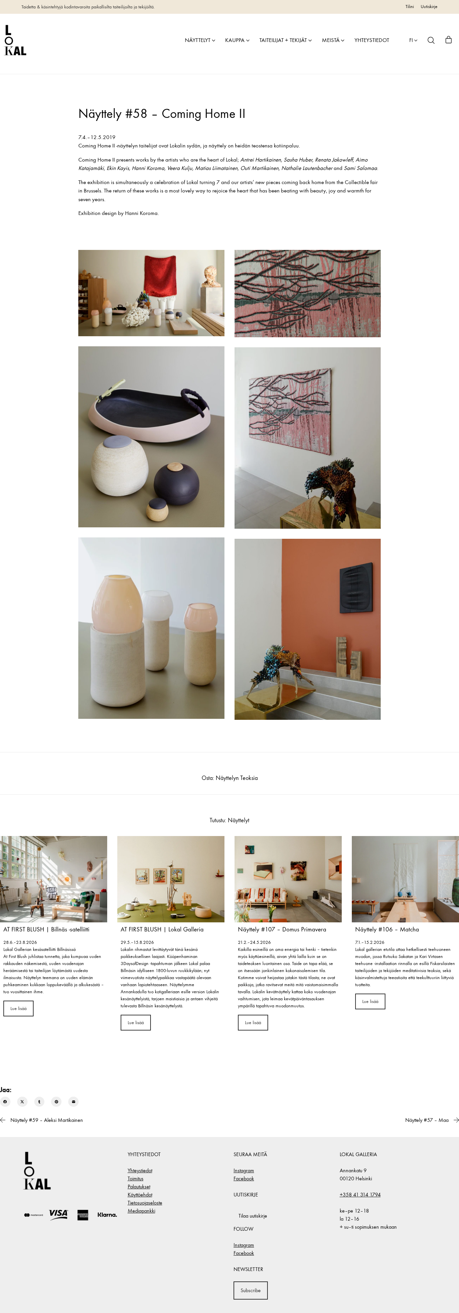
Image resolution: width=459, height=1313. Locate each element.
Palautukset (139, 1186)
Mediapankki (141, 1211)
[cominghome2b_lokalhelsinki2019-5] (308, 438)
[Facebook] (5, 1102)
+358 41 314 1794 (360, 1194)
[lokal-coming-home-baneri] (151, 293)
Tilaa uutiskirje (253, 1216)
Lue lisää (18, 1008)
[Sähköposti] (73, 1102)
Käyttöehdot (140, 1194)
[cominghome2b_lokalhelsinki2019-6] (151, 437)
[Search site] (431, 40)
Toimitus (135, 1178)
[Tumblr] (39, 1102)
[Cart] (448, 40)
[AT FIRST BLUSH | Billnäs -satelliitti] (53, 879)
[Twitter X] (22, 1102)
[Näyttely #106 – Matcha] (405, 879)
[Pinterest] (56, 1102)
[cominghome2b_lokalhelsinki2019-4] (151, 628)
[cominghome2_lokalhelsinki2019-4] (308, 293)
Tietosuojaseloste (145, 1202)
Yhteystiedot (140, 1170)
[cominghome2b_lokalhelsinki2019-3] (308, 629)
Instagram (244, 1170)
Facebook (244, 1178)
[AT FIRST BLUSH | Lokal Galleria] (170, 879)
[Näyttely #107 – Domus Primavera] (288, 879)
